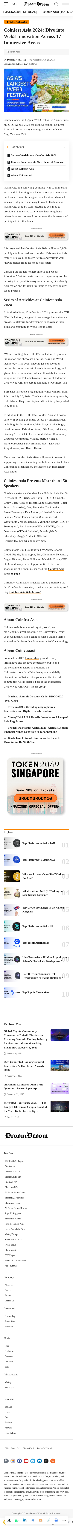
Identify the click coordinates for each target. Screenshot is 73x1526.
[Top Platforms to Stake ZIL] (12, 926)
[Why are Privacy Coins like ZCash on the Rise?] (12, 876)
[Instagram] (46, 1461)
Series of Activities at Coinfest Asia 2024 (33, 155)
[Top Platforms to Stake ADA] (12, 860)
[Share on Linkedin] (25, 1520)
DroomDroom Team (16, 59)
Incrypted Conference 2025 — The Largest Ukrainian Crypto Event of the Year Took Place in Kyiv (25, 1107)
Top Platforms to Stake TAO (38, 843)
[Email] (40, 1520)
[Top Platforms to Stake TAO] (12, 843)
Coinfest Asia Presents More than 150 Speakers (37, 162)
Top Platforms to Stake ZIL (38, 926)
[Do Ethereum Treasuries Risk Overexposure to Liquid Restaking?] (12, 976)
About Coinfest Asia (22, 168)
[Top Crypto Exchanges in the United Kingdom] (12, 910)
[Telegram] (32, 1461)
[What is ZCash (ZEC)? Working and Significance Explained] (12, 893)
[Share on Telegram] (32, 1520)
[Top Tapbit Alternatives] (12, 993)
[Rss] (52, 1461)
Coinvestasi (32, 658)
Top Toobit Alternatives (35, 942)
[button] (7, 3)
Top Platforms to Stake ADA (38, 859)
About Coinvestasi (21, 175)
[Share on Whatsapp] (17, 1520)
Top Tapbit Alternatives (35, 992)
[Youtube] (26, 1461)
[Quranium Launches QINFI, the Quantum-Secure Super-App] (60, 1088)
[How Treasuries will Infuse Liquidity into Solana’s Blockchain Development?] (12, 959)
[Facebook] (19, 1461)
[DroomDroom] (36, 4)
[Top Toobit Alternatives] (12, 943)
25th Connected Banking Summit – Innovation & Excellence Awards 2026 (25, 1066)
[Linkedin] (39, 1461)
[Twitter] (6, 1461)
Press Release (17, 22)
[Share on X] (9, 1520)
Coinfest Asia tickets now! (25, 592)
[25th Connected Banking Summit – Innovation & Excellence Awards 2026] (60, 1065)
